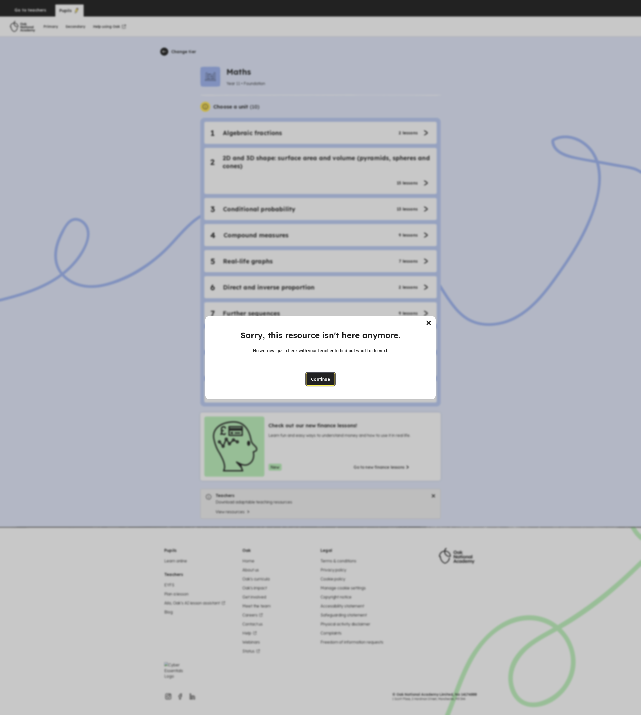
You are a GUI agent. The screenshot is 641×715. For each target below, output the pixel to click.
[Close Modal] (429, 323)
